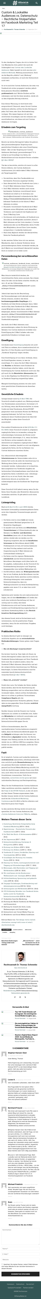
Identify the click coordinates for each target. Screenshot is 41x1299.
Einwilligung (19, 345)
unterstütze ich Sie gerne (19, 778)
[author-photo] (20, 962)
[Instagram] (20, 997)
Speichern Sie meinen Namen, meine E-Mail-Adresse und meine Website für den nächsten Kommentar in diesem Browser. (19, 1266)
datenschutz (28, 929)
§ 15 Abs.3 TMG (23, 399)
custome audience (17, 929)
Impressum (10, 1284)
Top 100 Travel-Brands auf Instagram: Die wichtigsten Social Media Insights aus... (26, 1014)
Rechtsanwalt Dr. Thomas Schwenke (14, 29)
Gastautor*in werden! (14, 1288)
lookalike (4, 932)
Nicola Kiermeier (20, 1018)
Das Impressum (9, 839)
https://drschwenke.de (20, 968)
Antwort (10, 1074)
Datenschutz (20, 1284)
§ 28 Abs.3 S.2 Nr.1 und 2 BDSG (17, 507)
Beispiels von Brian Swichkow (12, 267)
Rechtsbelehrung (9, 991)
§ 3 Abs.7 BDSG (19, 675)
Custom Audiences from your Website (16, 814)
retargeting (12, 932)
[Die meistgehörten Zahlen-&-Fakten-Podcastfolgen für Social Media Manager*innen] (7, 1026)
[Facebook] (15, 997)
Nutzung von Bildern (12, 847)
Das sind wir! (30, 1284)
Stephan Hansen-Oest (17, 1053)
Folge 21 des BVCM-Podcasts (14, 791)
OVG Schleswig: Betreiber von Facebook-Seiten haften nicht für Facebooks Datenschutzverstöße (21, 893)
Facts (3, 8)
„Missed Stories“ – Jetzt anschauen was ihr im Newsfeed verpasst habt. (31, 942)
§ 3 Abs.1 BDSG (7, 160)
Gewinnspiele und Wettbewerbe (15, 889)
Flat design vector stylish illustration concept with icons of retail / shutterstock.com (18, 922)
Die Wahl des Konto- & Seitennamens (18, 834)
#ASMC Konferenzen (20, 1291)
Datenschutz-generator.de (20, 993)
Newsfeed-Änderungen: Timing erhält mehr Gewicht (9, 942)
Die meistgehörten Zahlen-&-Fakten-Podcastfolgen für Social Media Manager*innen (26, 1025)
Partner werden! (28, 1288)
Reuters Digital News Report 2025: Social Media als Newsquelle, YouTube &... (26, 1037)
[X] (25, 997)
